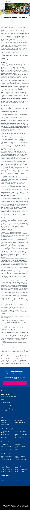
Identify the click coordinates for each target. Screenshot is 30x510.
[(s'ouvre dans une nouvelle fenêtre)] (2, 409)
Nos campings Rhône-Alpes (6, 471)
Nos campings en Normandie (21, 469)
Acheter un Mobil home (20, 422)
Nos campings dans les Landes (19, 463)
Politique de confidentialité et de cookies (21, 435)
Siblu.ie (2, 480)
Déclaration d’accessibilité (20, 431)
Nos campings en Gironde (6, 463)
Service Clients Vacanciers (6, 446)
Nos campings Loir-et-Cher (6, 469)
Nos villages (17, 444)
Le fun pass (3, 422)
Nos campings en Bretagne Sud (6, 457)
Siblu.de (16, 478)
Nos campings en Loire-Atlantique (20, 457)
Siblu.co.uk (3, 478)
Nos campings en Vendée (6, 459)
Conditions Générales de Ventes (6, 432)
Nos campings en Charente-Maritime (21, 460)
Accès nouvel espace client (6, 449)
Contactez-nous (4, 444)
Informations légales (5, 434)
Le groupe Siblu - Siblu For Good (20, 447)
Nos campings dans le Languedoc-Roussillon (5, 467)
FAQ (16, 449)
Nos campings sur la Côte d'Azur (20, 467)
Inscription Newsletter (5, 420)
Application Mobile (19, 420)
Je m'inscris (15, 383)
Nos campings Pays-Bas (20, 471)
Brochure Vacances (5, 424)
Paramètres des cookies (20, 437)
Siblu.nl (16, 480)
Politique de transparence (6, 437)
